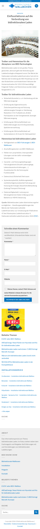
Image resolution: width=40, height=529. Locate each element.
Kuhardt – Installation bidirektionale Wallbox (16, 385)
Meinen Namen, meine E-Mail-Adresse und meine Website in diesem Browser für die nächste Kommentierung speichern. (20, 292)
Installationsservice (12, 370)
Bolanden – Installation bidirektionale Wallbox (17, 381)
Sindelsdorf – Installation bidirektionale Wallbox (17, 402)
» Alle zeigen (6, 411)
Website (7, 279)
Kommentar (8, 241)
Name (6, 260)
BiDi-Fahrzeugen (23, 142)
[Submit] (36, 512)
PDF (36, 216)
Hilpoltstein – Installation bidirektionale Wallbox (18, 390)
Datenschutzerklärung (19, 524)
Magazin (20, 13)
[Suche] (36, 6)
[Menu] (3, 5)
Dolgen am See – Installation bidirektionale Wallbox (19, 407)
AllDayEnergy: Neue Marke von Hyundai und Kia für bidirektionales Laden (19, 491)
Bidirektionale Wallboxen (11, 461)
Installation (6, 465)
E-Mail (7, 269)
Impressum (31, 524)
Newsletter (8, 524)
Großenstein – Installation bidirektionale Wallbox (18, 376)
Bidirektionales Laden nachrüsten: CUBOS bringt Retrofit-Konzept (19, 498)
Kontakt (5, 474)
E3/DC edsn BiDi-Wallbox (11, 339)
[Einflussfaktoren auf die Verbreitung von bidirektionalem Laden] (20, 44)
